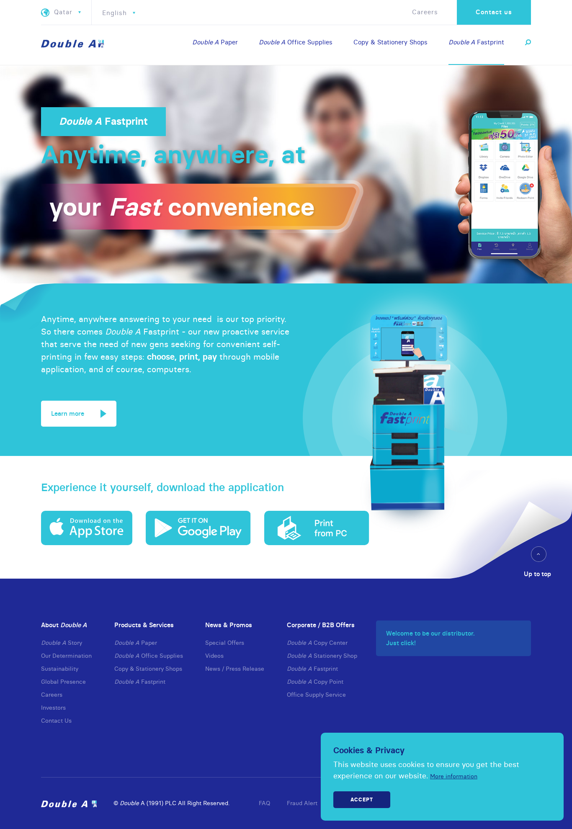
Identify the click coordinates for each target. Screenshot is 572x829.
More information (453, 776)
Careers (425, 12)
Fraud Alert (302, 803)
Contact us (494, 12)
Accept (361, 799)
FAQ (264, 803)
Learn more (67, 413)
